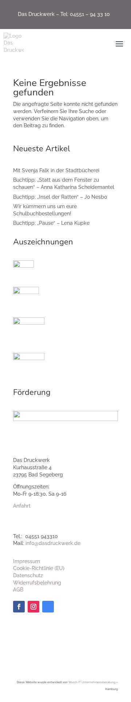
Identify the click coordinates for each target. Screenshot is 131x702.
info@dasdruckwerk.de (52, 543)
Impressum (26, 561)
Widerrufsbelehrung (37, 583)
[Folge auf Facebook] (19, 606)
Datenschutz (28, 575)
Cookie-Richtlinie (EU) (38, 568)
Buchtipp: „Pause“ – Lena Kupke (51, 223)
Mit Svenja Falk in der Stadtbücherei (56, 170)
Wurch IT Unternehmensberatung (91, 682)
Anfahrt (22, 506)
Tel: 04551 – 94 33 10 (85, 14)
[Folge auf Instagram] (33, 606)
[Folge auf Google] (48, 606)
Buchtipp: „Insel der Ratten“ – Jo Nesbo (60, 197)
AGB (18, 589)
